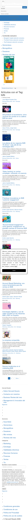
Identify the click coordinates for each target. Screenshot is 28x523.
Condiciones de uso (10, 509)
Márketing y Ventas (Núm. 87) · (9, 353)
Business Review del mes (12, 397)
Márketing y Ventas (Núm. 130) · (9, 327)
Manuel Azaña (18, 209)
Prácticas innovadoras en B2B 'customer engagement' (13, 199)
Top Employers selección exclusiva (13, 42)
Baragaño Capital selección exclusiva (14, 38)
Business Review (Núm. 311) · (9, 240)
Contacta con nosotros (11, 394)
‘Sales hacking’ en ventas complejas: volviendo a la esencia (14, 172)
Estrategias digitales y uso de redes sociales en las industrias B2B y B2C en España (13, 313)
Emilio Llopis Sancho (8, 209)
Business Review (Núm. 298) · (9, 298)
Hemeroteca (3, 11)
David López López (7, 296)
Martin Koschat (6, 351)
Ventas (6, 31)
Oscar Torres (5, 128)
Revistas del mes (8, 54)
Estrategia (6, 22)
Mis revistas (7, 434)
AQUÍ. (16, 266)
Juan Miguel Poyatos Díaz (9, 99)
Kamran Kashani (18, 350)
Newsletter (14, 19)
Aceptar (14, 270)
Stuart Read (14, 351)
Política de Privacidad (11, 512)
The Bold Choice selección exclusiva (14, 40)
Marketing (7, 443)
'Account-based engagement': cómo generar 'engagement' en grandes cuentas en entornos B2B (14, 226)
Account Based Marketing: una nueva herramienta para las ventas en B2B (13, 285)
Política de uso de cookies (12, 515)
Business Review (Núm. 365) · (9, 101)
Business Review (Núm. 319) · (9, 185)
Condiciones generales (11, 506)
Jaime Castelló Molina (8, 156)
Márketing (18, 185)
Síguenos (4, 404)
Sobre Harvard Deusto (11, 391)
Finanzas (6, 29)
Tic (5, 33)
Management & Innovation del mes (14, 401)
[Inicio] (14, 4)
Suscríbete (7, 421)
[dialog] (14, 261)
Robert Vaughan (6, 325)
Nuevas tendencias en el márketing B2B (11, 367)
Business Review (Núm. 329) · (9, 158)
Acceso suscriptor (5, 13)
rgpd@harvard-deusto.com (12, 482)
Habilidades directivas (10, 24)
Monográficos (7, 48)
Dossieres (6, 51)
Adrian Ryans (22, 351)
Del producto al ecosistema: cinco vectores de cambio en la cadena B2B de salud (14, 116)
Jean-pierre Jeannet (7, 350)
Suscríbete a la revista (14, 16)
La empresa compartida (10, 340)
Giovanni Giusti (18, 296)
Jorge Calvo (13, 128)
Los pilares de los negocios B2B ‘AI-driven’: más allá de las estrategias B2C (13, 145)
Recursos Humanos (9, 27)
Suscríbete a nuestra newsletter (9, 464)
